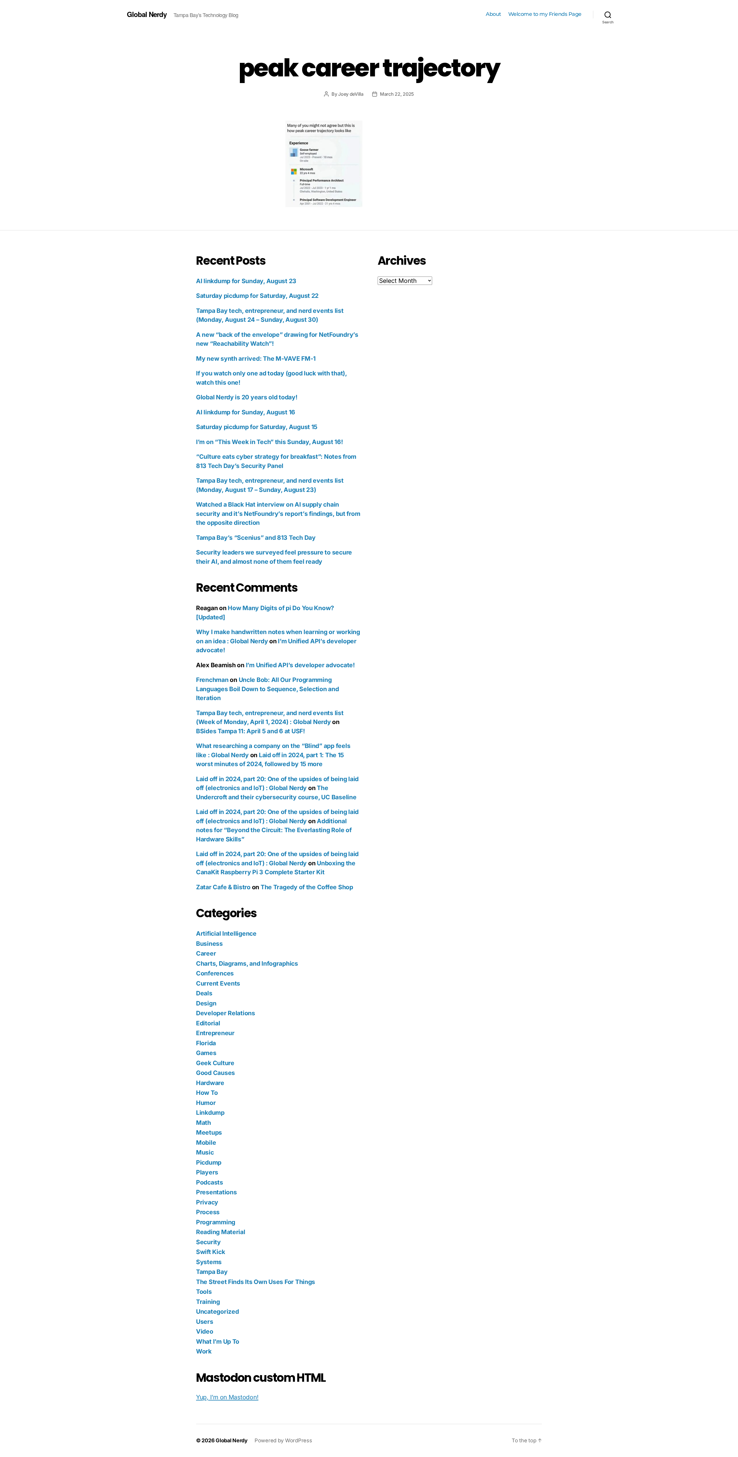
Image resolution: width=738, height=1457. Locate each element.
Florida (206, 1043)
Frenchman (212, 679)
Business (209, 943)
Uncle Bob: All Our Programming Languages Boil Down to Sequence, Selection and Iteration (267, 689)
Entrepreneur (215, 1033)
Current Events (218, 983)
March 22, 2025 (397, 94)
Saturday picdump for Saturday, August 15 (256, 426)
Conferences (215, 973)
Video (204, 1331)
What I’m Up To (217, 1341)
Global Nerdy (147, 14)
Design (206, 1003)
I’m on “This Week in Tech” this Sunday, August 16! (269, 441)
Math (203, 1122)
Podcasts (209, 1182)
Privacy (207, 1202)
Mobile (206, 1142)
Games (206, 1052)
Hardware (210, 1082)
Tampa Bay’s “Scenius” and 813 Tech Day (256, 537)
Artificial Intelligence (226, 933)
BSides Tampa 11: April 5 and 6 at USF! (250, 731)
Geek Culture (215, 1063)
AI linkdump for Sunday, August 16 (245, 412)
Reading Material (220, 1232)
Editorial (208, 1023)
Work (204, 1351)
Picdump (208, 1162)
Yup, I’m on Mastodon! (227, 1397)
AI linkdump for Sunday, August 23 (246, 281)
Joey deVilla (351, 94)
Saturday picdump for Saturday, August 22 (257, 295)
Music (205, 1152)
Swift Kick (210, 1251)
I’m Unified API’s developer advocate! (300, 665)
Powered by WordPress (283, 1440)
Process (208, 1212)
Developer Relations (225, 1013)
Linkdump (210, 1112)
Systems (209, 1262)
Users (204, 1321)
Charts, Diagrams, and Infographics (247, 963)
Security (208, 1242)
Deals (204, 993)
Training (208, 1301)
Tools (204, 1291)
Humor (206, 1102)
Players (207, 1172)
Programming (215, 1222)
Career (206, 953)
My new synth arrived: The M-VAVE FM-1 (256, 358)
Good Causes (215, 1072)
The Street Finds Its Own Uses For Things (255, 1281)
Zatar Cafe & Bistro (223, 887)
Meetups (209, 1132)
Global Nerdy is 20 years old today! (247, 397)
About (493, 14)
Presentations (216, 1192)
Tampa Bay (212, 1271)
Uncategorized (217, 1311)
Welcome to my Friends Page (544, 14)
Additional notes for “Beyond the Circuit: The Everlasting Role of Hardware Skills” (273, 830)
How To (207, 1092)
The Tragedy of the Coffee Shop (307, 887)
